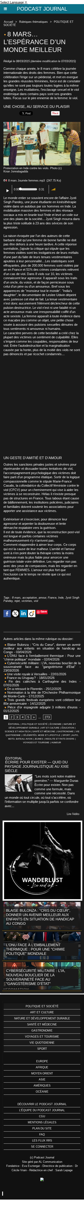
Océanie (42, 1091)
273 (47, 717)
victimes (27, 600)
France (52, 597)
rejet (17, 600)
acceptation (29, 597)
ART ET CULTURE (50, 728)
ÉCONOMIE (56, 724)
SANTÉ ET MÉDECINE (43, 731)
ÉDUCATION (68, 728)
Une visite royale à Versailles (26, 674)
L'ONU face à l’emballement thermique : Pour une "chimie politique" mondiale (35, 949)
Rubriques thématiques (33, 21)
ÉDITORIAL (14, 724)
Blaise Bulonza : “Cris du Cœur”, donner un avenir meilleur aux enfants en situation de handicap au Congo (42, 648)
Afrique (42, 1067)
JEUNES (38, 739)
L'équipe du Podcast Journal (42, 1110)
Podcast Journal (42, 9)
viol (36, 600)
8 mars (16, 597)
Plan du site (42, 1128)
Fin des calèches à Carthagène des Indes (42, 681)
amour (42, 597)
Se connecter (42, 1146)
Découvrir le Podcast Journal (42, 1104)
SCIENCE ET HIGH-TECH (18, 731)
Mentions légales (42, 1122)
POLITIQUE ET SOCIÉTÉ (35, 724)
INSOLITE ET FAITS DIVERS (59, 739)
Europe (42, 1061)
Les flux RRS (42, 1140)
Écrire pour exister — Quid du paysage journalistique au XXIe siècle (37, 766)
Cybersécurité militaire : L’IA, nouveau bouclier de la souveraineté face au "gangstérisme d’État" (42, 665)
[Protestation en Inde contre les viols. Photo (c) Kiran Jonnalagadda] (42, 124)
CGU (42, 1116)
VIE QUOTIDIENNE (42, 1042)
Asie (42, 1079)
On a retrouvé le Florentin (24, 689)
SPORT (66, 735)
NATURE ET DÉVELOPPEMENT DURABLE (42, 1018)
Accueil (8, 21)
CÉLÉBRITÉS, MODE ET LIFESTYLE (41, 735)
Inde (61, 597)
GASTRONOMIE (65, 731)
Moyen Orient (42, 1073)
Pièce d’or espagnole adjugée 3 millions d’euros (42, 707)
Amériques (42, 1085)
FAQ (42, 1134)
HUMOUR (56, 742)
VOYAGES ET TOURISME (36, 742)
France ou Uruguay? (21, 678)
